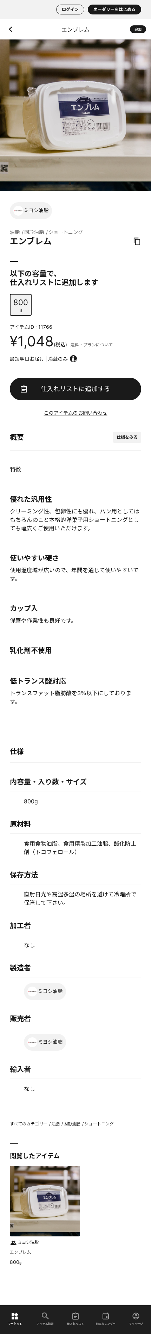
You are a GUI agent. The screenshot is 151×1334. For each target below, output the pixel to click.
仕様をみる (127, 437)
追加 (138, 29)
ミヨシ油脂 (36, 210)
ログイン (70, 9)
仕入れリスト (75, 1324)
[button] (69, 183)
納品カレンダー (106, 1324)
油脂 (15, 232)
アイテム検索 (45, 1324)
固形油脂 (34, 232)
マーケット (15, 1324)
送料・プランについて (92, 344)
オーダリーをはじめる (114, 9)
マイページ (136, 1324)
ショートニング (65, 232)
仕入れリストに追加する (75, 389)
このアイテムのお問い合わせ (75, 413)
